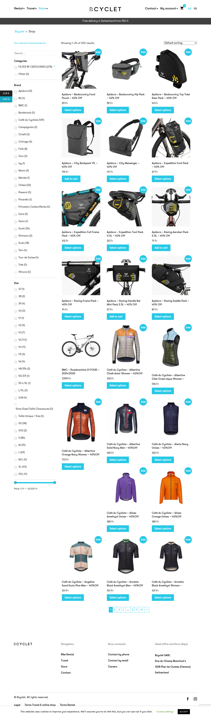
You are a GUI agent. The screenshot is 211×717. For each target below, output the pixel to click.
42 (21, 325)
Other (23, 74)
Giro (22, 156)
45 (21, 354)
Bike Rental (67, 654)
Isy (21, 163)
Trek (22, 264)
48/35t (24, 368)
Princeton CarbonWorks (34, 206)
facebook (187, 699)
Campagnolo (27, 127)
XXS (22, 430)
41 (21, 318)
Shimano (25, 235)
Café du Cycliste (31, 119)
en (189, 8)
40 (21, 310)
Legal (17, 705)
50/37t (24, 375)
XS (22, 423)
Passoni (24, 192)
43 (21, 332)
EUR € (7, 93)
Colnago (25, 141)
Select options (73, 110)
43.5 (22, 339)
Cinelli (24, 134)
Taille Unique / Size (31, 416)
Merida (24, 177)
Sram (23, 243)
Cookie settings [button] (165, 711)
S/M (22, 397)
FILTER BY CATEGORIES (35, 66)
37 (21, 289)
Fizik (22, 148)
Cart (181, 8)
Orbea (24, 185)
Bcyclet (19, 31)
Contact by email (118, 660)
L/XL (23, 390)
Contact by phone (118, 654)
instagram (195, 699)
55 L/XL (24, 383)
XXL (22, 474)
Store (42, 8)
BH (21, 98)
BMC (22, 105)
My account (168, 8)
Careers (112, 666)
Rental (18, 8)
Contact (150, 8)
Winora (24, 271)
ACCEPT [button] (184, 711)
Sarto (23, 221)
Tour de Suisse (28, 257)
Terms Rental (67, 705)
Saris (23, 214)
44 (22, 347)
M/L (22, 459)
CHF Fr (7, 99)
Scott (24, 228)
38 (21, 296)
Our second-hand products (30, 43)
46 (21, 361)
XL (22, 466)
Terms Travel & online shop (40, 705)
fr (195, 8)
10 (141, 609)
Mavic (23, 170)
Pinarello (25, 199)
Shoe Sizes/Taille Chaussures (34, 408)
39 (21, 303)
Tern (22, 250)
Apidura (25, 91)
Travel (31, 8)
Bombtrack (26, 112)
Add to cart (71, 178)
